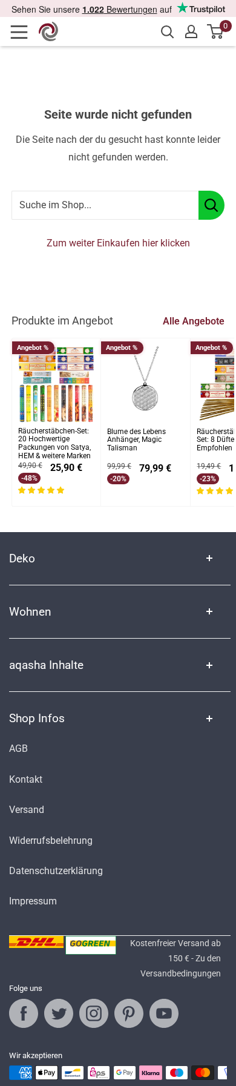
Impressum (33, 901)
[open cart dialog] (215, 31)
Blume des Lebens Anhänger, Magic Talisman (136, 440)
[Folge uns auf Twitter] (58, 1013)
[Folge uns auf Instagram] (93, 1013)
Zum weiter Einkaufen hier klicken (118, 243)
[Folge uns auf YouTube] (164, 1013)
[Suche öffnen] (167, 32)
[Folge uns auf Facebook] (23, 1013)
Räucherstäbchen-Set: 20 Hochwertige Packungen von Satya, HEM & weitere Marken (54, 443)
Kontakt (25, 779)
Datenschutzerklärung (56, 871)
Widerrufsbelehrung (51, 840)
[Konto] (191, 31)
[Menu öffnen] (23, 32)
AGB (18, 748)
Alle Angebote (194, 321)
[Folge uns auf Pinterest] (128, 1013)
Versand (26, 809)
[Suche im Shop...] (211, 205)
